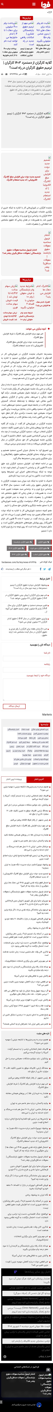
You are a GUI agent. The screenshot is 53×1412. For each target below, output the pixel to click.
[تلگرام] (49, 569)
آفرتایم (46, 755)
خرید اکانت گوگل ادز (33, 746)
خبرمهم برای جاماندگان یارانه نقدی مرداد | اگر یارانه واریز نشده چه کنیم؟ (26, 911)
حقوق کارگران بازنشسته (22, 542)
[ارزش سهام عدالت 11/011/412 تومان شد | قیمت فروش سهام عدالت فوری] (10, 297)
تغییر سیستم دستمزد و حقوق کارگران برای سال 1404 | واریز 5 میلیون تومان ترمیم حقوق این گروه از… (26, 609)
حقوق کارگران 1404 (18, 554)
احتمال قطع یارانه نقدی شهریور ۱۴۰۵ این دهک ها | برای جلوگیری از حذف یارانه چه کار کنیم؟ (26, 884)
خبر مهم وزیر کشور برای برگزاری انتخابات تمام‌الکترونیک (26, 961)
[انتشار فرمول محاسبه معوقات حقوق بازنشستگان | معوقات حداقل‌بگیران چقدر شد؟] (44, 1384)
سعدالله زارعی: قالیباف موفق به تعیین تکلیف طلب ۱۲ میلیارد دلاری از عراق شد (27, 812)
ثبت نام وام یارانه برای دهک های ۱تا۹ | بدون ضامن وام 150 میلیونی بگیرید (43, 49)
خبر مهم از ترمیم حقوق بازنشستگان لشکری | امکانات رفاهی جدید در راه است (27, 52)
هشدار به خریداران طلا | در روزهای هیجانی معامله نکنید (26, 835)
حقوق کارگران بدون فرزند (39, 548)
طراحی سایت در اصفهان (40, 763)
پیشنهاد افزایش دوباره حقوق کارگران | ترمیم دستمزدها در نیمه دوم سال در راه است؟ (28, 587)
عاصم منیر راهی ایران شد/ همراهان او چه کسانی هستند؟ (25, 1024)
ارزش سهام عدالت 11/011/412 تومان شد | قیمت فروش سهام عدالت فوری (10, 316)
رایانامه (47, 664)
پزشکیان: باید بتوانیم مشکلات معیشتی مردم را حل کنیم (26, 805)
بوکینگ (29, 750)
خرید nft (45, 746)
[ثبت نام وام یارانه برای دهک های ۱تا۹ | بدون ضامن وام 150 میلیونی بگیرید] (43, 32)
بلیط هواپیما (27, 755)
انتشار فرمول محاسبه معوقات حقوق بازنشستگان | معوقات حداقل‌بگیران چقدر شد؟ (20, 1377)
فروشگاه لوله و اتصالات (41, 759)
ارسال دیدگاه (14, 706)
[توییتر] (45, 569)
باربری (8, 750)
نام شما (47, 653)
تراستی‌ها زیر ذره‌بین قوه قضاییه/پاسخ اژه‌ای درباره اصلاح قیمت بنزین (25, 857)
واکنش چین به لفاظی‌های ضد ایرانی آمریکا (31, 976)
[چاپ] (3, 74)
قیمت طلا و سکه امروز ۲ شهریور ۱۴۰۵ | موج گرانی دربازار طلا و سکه (26, 1007)
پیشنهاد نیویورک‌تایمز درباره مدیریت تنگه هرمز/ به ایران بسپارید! (26, 866)
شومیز (16, 763)
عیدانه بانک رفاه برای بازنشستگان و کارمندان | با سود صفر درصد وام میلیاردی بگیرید (25, 968)
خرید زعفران (20, 746)
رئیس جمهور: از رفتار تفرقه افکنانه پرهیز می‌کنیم (29, 820)
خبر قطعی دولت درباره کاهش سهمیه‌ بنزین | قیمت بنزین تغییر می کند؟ (26, 983)
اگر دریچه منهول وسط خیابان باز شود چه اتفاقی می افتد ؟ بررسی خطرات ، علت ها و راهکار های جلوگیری (26, 992)
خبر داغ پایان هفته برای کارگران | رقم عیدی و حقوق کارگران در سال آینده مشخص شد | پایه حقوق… (28, 632)
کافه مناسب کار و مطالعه (40, 742)
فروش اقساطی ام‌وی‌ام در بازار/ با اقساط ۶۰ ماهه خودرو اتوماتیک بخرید (26, 920)
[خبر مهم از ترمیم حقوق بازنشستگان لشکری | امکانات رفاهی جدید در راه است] (26, 34)
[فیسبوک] (41, 569)
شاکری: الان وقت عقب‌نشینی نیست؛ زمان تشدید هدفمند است (25, 953)
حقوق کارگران (43, 542)
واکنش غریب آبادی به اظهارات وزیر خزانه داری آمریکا (27, 1000)
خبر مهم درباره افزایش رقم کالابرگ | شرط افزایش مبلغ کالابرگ (27, 827)
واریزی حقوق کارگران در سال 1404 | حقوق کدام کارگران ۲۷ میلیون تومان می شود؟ (27, 620)
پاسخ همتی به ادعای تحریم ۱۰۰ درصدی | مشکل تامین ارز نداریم (25, 1016)
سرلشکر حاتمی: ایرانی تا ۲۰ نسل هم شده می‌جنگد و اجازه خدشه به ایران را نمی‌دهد (27, 848)
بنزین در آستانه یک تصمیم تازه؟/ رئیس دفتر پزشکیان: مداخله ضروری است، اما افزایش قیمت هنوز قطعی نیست (25, 935)
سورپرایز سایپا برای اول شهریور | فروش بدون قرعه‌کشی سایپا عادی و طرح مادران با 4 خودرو (26, 902)
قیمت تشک (25, 729)
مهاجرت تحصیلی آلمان (41, 733)
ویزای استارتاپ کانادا (24, 733)
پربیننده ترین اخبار (14, 779)
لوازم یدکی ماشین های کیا (22, 759)
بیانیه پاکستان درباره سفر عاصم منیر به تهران (30, 841)
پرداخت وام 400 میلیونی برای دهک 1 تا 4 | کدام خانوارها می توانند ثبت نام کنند (10, 52)
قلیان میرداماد (22, 738)
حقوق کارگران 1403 (15, 548)
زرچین (12, 746)
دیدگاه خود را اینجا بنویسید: (38, 675)
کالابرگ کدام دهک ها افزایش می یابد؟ (43, 304)
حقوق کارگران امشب (40, 554)
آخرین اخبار (39, 779)
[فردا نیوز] (46, 5)
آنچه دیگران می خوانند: (36, 329)
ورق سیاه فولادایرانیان (41, 750)
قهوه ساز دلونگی (25, 763)
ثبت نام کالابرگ (12, 742)
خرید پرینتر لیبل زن (19, 750)
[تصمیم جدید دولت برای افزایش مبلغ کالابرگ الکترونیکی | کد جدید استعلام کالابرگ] (46, 178)
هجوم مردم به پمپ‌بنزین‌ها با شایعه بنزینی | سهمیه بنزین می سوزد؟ (26, 788)
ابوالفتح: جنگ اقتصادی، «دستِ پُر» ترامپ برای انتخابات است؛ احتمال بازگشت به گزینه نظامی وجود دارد (26, 944)
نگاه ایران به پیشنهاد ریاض (37, 928)
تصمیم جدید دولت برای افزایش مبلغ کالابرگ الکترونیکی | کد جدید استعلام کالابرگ (21, 178)
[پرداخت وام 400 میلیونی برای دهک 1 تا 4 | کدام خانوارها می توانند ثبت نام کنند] (10, 34)
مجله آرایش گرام (24, 742)
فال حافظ (32, 738)
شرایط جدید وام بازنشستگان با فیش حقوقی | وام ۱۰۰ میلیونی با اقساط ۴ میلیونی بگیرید (26, 316)
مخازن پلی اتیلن (43, 738)
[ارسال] (7, 74)
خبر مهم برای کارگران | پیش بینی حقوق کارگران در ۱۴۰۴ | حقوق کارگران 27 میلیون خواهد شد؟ (26, 597)
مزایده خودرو (37, 755)
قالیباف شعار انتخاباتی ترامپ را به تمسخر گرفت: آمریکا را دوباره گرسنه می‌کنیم (25, 797)
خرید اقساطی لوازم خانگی (40, 729)
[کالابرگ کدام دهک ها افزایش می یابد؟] (43, 292)
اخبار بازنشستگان (13, 729)
